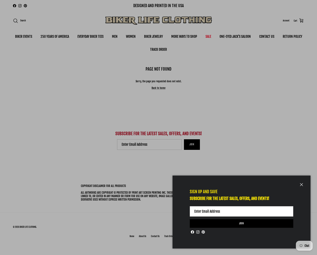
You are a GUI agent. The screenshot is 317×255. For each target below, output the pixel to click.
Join (241, 223)
